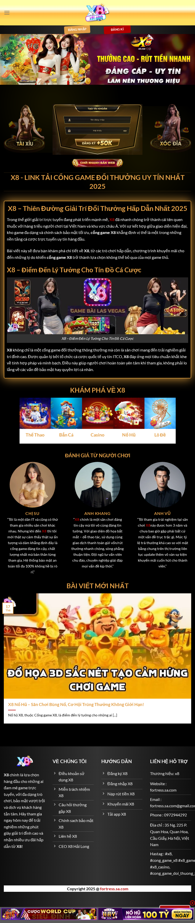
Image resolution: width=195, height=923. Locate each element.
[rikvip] (49, 914)
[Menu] (7, 12)
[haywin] (146, 914)
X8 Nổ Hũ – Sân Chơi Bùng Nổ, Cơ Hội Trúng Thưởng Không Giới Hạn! (76, 704)
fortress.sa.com (114, 888)
